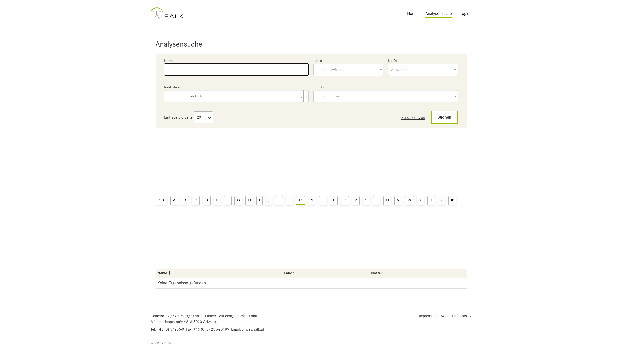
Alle (161, 200)
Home (412, 13)
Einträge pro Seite (178, 117)
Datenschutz (461, 316)
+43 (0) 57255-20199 (211, 329)
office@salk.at (253, 329)
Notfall (393, 61)
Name (168, 61)
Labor (317, 61)
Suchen (444, 117)
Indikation (172, 87)
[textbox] (348, 70)
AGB (444, 316)
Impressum (427, 316)
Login (464, 13)
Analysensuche (438, 13)
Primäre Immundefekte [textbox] (234, 96)
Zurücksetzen (413, 117)
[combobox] (348, 70)
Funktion (320, 87)
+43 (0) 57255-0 (170, 329)
